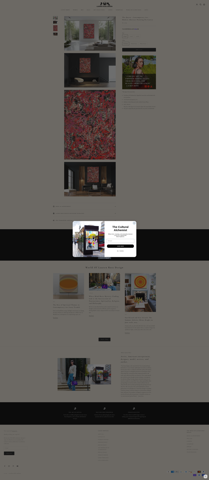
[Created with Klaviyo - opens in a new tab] (104, 258)
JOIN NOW (120, 246)
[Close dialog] (134, 223)
